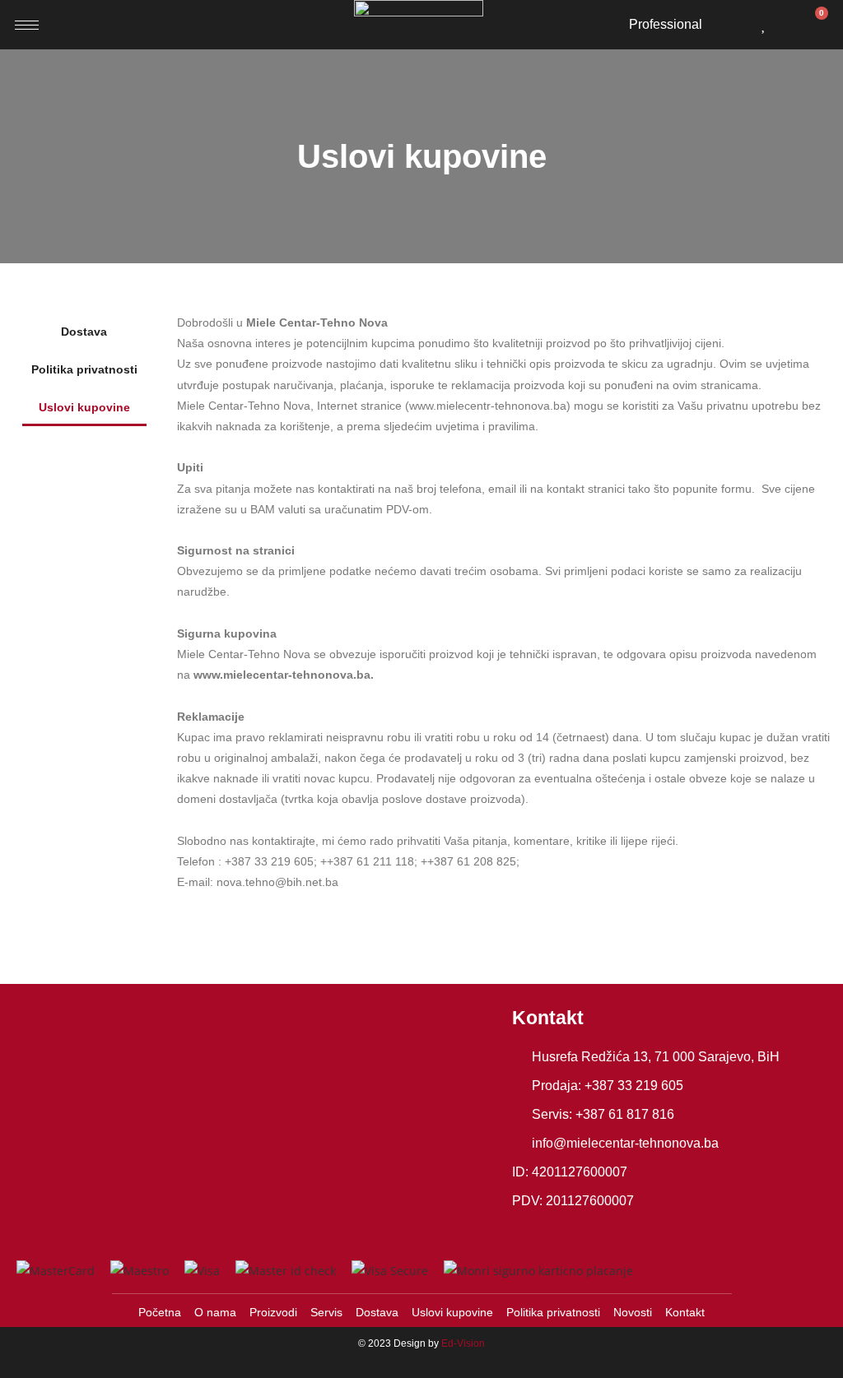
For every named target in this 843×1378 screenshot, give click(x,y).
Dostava (84, 331)
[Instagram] (560, 1229)
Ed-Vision (463, 1343)
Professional (665, 24)
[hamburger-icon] (26, 25)
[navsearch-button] (735, 21)
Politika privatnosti (84, 369)
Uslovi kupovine (84, 407)
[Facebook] (527, 1229)
